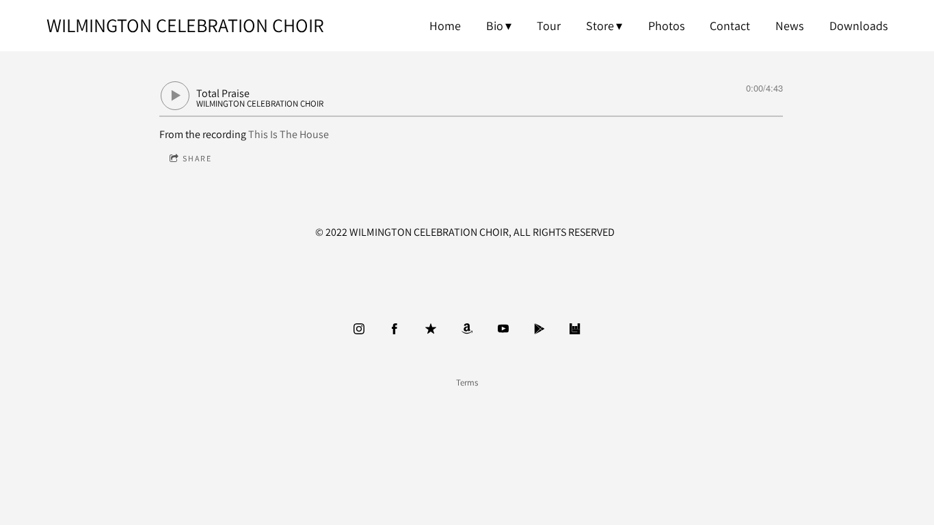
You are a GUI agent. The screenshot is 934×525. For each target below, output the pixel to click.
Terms (467, 382)
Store (600, 25)
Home (445, 25)
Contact (730, 25)
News (789, 25)
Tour (549, 25)
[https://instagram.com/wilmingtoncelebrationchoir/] (358, 328)
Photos (666, 25)
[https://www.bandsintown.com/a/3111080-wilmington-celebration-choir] (575, 328)
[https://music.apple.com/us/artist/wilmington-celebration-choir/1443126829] (430, 328)
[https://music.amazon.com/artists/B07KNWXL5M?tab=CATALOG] (467, 328)
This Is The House (288, 134)
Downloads (858, 25)
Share (197, 158)
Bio (494, 25)
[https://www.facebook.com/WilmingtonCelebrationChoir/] (394, 328)
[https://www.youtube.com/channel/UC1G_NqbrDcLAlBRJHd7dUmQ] (503, 328)
